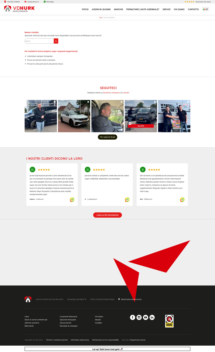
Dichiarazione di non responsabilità (105, 340)
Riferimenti (29, 326)
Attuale (98, 319)
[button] (41, 116)
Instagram (116, 92)
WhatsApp (50, 2)
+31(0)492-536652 (13, 2)
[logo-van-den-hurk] (19, 9)
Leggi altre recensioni (107, 215)
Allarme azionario (32, 322)
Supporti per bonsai (137, 340)
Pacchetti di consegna (68, 326)
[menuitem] (197, 1)
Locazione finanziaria (68, 316)
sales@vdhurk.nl (33, 2)
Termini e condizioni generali (57, 340)
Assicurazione (65, 322)
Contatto (98, 322)
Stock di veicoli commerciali (36, 319)
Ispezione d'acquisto (68, 319)
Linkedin (125, 92)
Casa (27, 316)
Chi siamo (99, 316)
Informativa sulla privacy (80, 340)
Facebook (107, 92)
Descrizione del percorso (131, 299)
